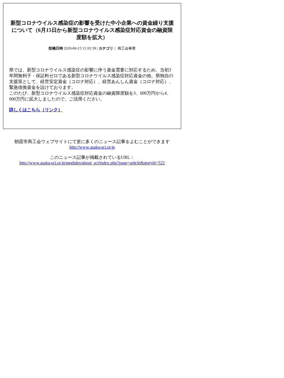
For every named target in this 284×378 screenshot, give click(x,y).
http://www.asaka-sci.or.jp (92, 147)
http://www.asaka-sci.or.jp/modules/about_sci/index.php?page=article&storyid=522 (92, 162)
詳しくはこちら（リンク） (35, 109)
